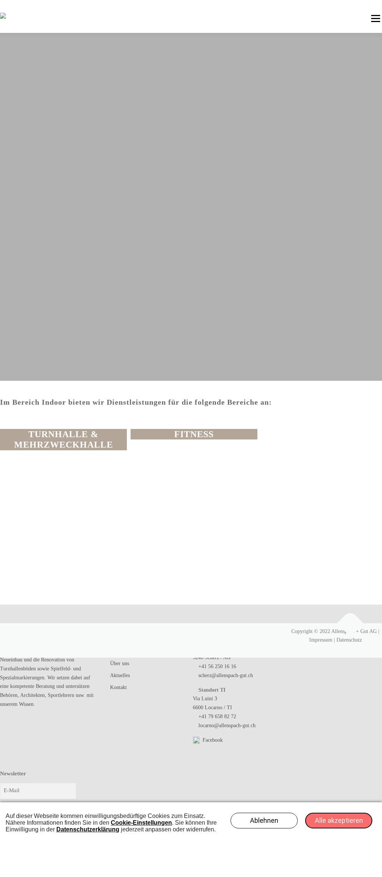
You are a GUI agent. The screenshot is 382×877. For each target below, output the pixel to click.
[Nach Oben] (350, 623)
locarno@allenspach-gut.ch (227, 725)
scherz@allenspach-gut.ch (225, 675)
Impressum (320, 640)
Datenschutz (349, 640)
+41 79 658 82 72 (217, 716)
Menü (375, 18)
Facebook (212, 740)
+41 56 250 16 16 (217, 666)
